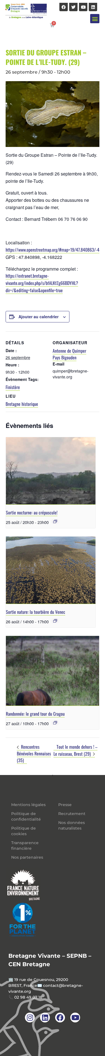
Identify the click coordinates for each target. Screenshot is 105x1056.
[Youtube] (83, 7)
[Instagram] (30, 1017)
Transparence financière (25, 845)
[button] (94, 18)
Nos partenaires (27, 857)
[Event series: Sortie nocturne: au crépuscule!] (55, 521)
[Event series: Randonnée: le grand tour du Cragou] (55, 722)
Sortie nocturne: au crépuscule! (31, 512)
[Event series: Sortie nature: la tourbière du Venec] (55, 620)
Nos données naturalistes (71, 825)
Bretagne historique (22, 404)
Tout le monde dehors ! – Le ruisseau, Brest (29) (75, 750)
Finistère (13, 387)
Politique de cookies (23, 831)
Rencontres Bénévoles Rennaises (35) (34, 753)
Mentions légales (28, 804)
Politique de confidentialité (26, 816)
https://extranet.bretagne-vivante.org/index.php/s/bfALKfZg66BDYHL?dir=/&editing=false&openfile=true (42, 283)
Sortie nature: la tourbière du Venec (35, 611)
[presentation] (50, 471)
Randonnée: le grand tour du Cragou (35, 713)
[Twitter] (73, 7)
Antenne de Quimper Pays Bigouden (69, 354)
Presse (65, 804)
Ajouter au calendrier (38, 316)
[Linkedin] (93, 7)
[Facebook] (63, 7)
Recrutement (71, 813)
